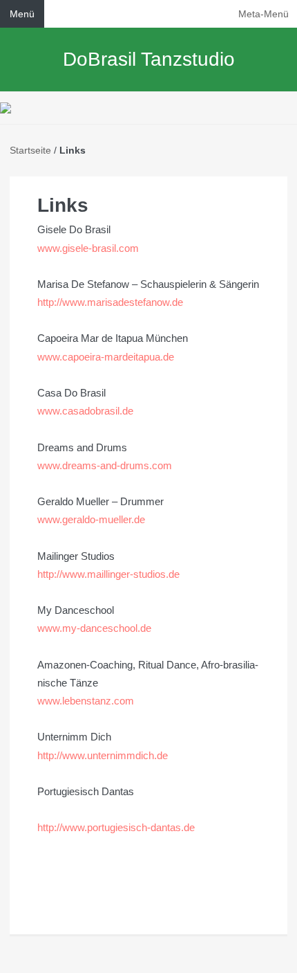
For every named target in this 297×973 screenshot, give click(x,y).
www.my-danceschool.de (94, 628)
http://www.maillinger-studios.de (108, 574)
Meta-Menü (263, 13)
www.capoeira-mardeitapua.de (105, 357)
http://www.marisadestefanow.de (110, 302)
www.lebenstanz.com (85, 701)
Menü (22, 13)
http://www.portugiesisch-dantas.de (116, 827)
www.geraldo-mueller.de (91, 519)
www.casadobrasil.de (85, 411)
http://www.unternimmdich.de (102, 755)
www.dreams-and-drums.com (104, 465)
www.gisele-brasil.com (88, 248)
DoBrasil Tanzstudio (149, 59)
